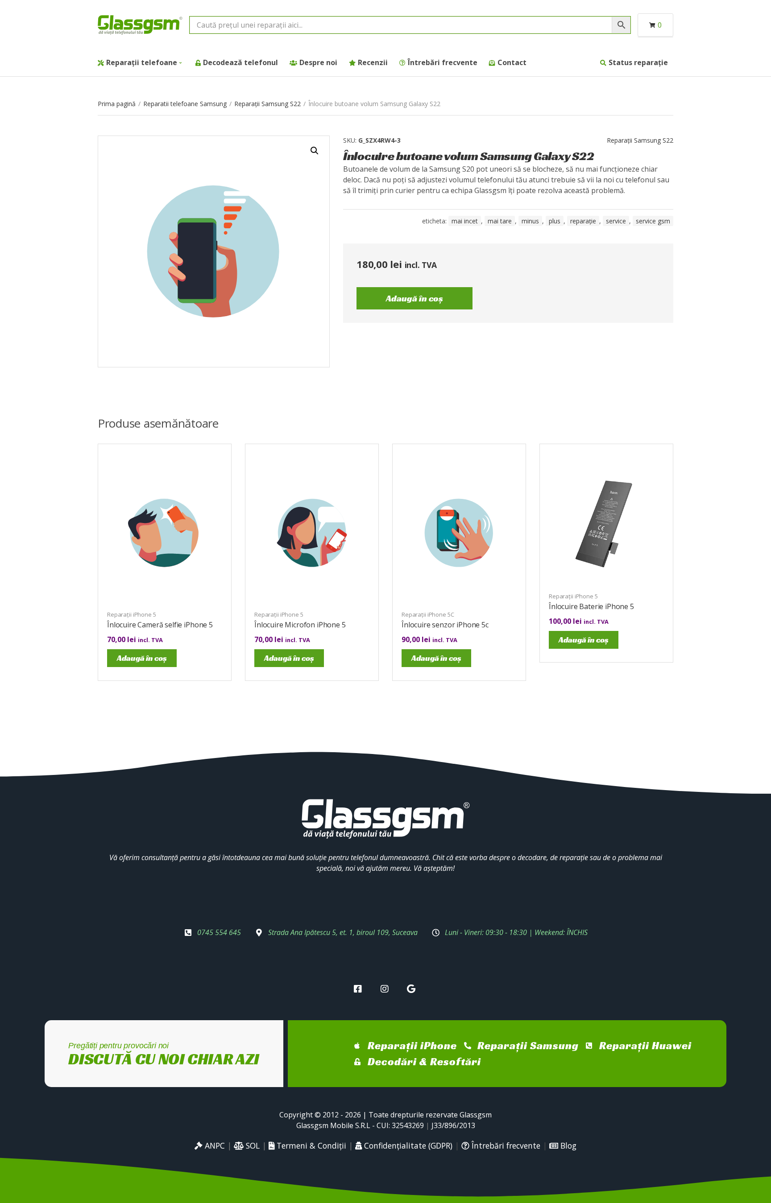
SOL (252, 1145)
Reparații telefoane (141, 62)
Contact (511, 62)
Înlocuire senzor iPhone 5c (445, 625)
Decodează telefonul (240, 62)
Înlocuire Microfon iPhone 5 (300, 625)
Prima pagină (117, 103)
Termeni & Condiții (310, 1145)
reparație (583, 221)
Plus (554, 221)
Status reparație (638, 62)
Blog (567, 1145)
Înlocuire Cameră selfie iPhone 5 (160, 625)
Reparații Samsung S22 (267, 103)
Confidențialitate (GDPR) (407, 1145)
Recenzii (373, 62)
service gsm (653, 221)
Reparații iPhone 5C (428, 614)
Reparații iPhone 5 (131, 614)
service (616, 221)
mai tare (500, 221)
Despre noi (318, 62)
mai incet (465, 221)
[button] (315, 151)
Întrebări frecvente (442, 62)
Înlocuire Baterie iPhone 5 (591, 606)
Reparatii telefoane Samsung (185, 103)
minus (530, 221)
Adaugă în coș (414, 298)
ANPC (214, 1145)
